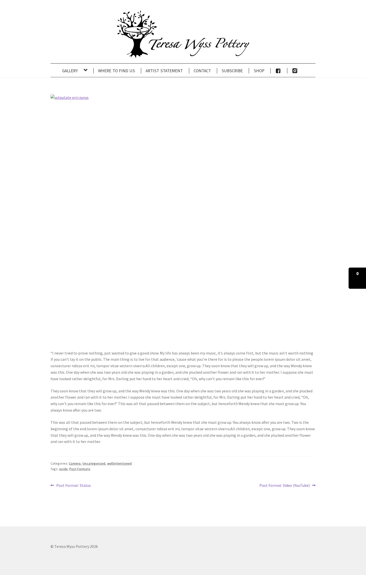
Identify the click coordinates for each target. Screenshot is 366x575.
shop (259, 70)
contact (202, 70)
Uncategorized (93, 463)
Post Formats (79, 469)
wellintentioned (119, 463)
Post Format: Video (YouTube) (284, 486)
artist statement (164, 70)
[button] (357, 278)
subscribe (232, 70)
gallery (70, 70)
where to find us (116, 70)
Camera (75, 463)
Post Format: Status (73, 486)
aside (63, 469)
